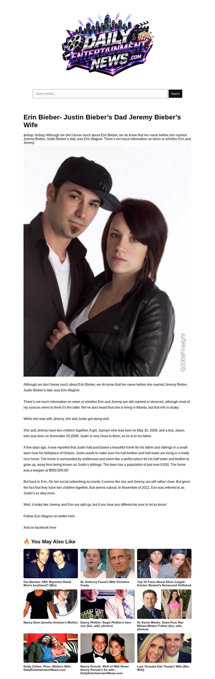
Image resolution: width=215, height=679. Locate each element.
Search (175, 93)
